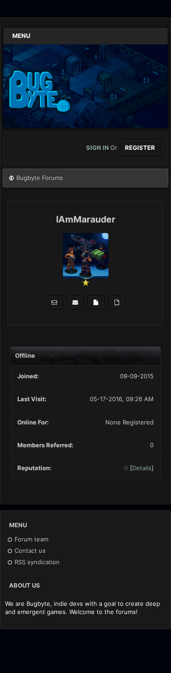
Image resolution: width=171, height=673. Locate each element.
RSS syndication (36, 562)
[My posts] (96, 302)
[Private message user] (54, 302)
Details (141, 468)
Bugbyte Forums (39, 177)
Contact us (29, 550)
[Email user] (75, 302)
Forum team (30, 539)
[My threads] (116, 302)
